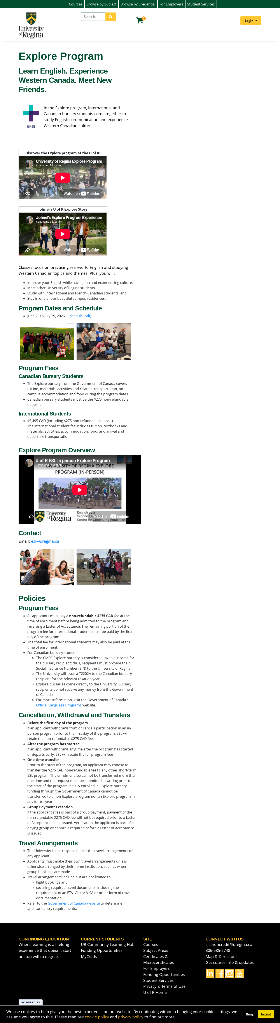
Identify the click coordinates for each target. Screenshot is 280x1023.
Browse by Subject (101, 4)
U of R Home (155, 992)
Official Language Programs (59, 705)
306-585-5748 (218, 950)
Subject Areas (155, 950)
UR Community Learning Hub (108, 944)
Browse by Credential (138, 4)
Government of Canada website (74, 903)
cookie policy (97, 1016)
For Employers (171, 4)
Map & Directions (222, 956)
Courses (75, 4)
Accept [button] (266, 1014)
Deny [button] (250, 1014)
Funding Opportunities (101, 950)
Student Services (201, 4)
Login (249, 20)
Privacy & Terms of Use (164, 986)
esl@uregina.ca (45, 541)
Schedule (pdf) (79, 315)
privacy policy (130, 1016)
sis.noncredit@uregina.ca (229, 944)
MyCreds (89, 956)
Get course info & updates (230, 962)
